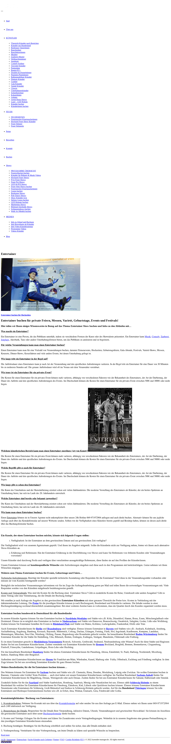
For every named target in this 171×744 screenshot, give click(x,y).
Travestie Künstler (18, 66)
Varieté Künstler (17, 86)
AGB (3, 739)
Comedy (155, 336)
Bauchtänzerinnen (18, 52)
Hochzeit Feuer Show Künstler (23, 121)
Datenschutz (22, 739)
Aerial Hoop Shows (19, 99)
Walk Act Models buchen (21, 211)
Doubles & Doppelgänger (21, 73)
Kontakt (9, 148)
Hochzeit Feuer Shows (20, 177)
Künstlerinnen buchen (19, 106)
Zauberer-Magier (17, 57)
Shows (8, 165)
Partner (56, 739)
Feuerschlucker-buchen (20, 173)
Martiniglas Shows (18, 205)
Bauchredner (16, 50)
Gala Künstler (16, 84)
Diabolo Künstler (18, 79)
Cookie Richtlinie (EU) (75, 739)
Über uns (9, 29)
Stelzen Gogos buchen (20, 200)
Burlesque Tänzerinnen (20, 48)
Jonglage (5, 339)
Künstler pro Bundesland (21, 45)
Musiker (14, 55)
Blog (8, 236)
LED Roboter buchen (19, 202)
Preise (8, 131)
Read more (5, 735)
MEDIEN (10, 217)
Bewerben (10, 140)
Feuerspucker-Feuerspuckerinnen (24, 119)
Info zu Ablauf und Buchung (22, 222)
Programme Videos (18, 229)
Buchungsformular (52, 713)
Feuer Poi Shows (18, 182)
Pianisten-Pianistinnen (19, 75)
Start (8, 21)
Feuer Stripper (16, 124)
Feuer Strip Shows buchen (21, 187)
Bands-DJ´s (15, 70)
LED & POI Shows (19, 184)
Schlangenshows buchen (21, 209)
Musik (148, 336)
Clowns (14, 88)
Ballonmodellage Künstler (21, 77)
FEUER (9, 112)
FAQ (62, 739)
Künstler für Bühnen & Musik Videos (26, 175)
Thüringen (140, 688)
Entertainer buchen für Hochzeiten (16, 315)
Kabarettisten (16, 95)
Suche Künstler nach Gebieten (40, 739)
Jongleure (15, 61)
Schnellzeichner (17, 93)
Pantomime (15, 68)
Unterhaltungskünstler (19, 91)
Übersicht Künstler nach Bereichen (25, 43)
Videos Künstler (17, 231)
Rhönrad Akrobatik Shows (21, 207)
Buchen (9, 157)
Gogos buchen (17, 191)
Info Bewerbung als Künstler (22, 224)
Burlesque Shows (18, 193)
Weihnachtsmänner (18, 59)
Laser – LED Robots (19, 102)
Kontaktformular (67, 703)
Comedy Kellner (17, 63)
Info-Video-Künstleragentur (22, 227)
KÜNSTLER (11, 38)
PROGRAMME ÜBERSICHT (23, 171)
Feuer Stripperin (17, 126)
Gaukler (14, 81)
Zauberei (165, 336)
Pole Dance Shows (18, 195)
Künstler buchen (17, 104)
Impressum (11, 739)
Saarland (33, 682)
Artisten (14, 97)
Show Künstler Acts (19, 198)
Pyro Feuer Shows (18, 180)
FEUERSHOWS (18, 117)
